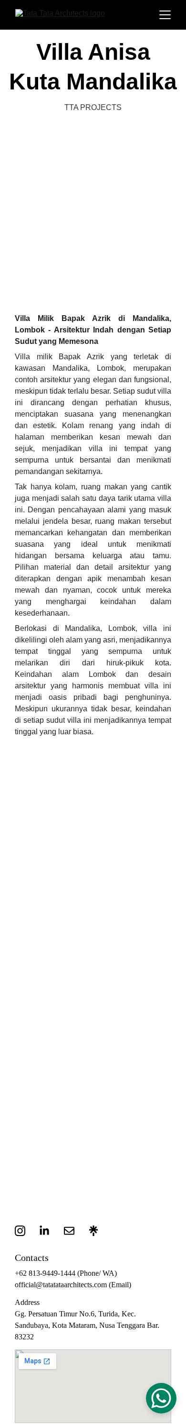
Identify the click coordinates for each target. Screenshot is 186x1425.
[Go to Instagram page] (25, 1231)
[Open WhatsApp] (161, 1398)
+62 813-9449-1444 (45, 1273)
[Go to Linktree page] (93, 1231)
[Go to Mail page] (74, 1231)
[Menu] (165, 15)
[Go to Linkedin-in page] (49, 1231)
